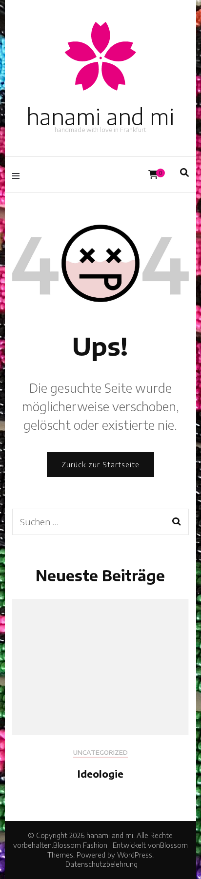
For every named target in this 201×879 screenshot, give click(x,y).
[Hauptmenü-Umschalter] (18, 174)
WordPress (134, 855)
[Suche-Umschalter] (184, 172)
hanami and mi (100, 116)
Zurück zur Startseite (100, 464)
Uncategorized (100, 752)
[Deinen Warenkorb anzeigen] (153, 174)
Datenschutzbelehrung (101, 864)
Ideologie (100, 773)
